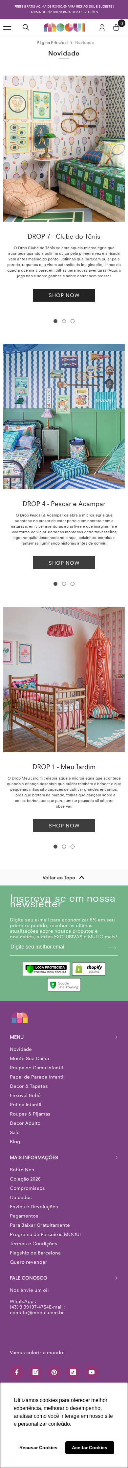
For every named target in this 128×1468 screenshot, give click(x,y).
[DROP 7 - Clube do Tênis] (64, 149)
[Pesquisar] (26, 27)
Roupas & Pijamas (30, 1114)
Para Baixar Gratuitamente (40, 1225)
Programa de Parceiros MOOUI (45, 1234)
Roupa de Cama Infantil (36, 1068)
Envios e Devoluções (34, 1207)
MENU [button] (17, 1037)
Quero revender (28, 1262)
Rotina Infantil (25, 1105)
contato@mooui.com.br (37, 1313)
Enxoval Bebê (25, 1095)
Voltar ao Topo (59, 878)
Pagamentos (24, 1216)
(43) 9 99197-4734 (29, 1307)
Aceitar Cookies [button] (89, 1447)
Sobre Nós (22, 1170)
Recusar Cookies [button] (38, 1447)
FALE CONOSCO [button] (28, 1278)
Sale (15, 1132)
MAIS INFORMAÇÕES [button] (34, 1157)
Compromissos (27, 1188)
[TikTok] (73, 1372)
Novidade (84, 42)
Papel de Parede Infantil (37, 1077)
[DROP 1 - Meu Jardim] (64, 679)
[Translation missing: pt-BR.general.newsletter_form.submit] (112, 948)
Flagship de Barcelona (35, 1253)
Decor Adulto (25, 1123)
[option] (64, 9)
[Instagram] (35, 1372)
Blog (15, 1142)
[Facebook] (17, 1372)
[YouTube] (91, 1372)
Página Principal (52, 42)
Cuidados (21, 1197)
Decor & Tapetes (29, 1086)
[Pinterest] (54, 1372)
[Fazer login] (102, 27)
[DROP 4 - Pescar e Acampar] (64, 416)
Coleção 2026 (25, 1179)
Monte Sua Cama (29, 1058)
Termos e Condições (33, 1244)
